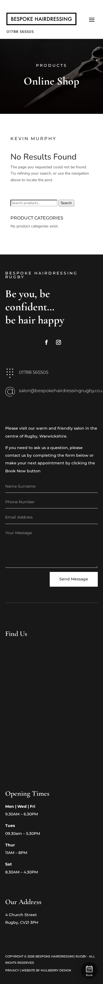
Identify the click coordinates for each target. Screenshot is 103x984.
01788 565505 (20, 31)
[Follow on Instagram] (58, 342)
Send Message (73, 579)
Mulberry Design (56, 970)
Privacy (12, 970)
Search (66, 203)
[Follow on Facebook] (46, 342)
